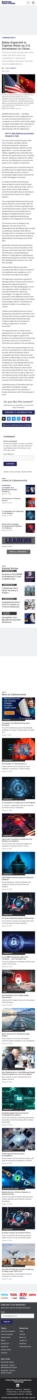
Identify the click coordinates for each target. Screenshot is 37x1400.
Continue (10, 464)
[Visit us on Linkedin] (17, 1385)
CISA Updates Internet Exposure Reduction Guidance (17, 878)
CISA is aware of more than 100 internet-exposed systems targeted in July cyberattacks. (18, 1040)
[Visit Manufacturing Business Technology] (23, 1298)
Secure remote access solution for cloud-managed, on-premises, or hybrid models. (16, 768)
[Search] (28, 3)
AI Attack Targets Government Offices (16, 1233)
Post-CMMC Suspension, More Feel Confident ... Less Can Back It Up (15, 958)
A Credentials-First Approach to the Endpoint (13, 512)
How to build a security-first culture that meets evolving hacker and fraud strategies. (18, 922)
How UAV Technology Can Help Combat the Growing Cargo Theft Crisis (18, 1270)
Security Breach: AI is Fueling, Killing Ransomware (15, 996)
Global (5, 1069)
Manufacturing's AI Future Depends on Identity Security (16, 1193)
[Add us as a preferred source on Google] (28, 419)
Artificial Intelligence (10, 1188)
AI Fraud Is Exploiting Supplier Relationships (18, 918)
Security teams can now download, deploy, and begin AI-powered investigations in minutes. (18, 1159)
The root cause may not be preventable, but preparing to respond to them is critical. (16, 845)
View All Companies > (18, 552)
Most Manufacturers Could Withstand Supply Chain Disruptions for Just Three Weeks (18, 1073)
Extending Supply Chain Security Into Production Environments (15, 1114)
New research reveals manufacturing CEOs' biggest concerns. (16, 1078)
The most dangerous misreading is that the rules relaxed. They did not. (18, 963)
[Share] (9, 419)
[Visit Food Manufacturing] (14, 1295)
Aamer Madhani (11, 68)
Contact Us (18, 1389)
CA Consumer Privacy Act (15, 1394)
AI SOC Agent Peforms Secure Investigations (13, 1155)
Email (3, 1312)
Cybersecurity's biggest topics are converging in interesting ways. (18, 1001)
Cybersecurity (9, 38)
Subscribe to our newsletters (18, 412)
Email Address (9, 454)
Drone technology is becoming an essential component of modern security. (16, 1275)
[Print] (4, 419)
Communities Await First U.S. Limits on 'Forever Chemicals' (11, 604)
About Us (10, 1389)
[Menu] (33, 3)
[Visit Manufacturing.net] (14, 1298)
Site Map (29, 1394)
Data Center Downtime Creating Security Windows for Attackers (12, 526)
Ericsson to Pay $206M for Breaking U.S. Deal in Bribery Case (12, 576)
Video (5, 992)
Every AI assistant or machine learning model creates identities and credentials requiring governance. (17, 1199)
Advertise (27, 1389)
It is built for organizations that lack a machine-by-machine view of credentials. (18, 806)
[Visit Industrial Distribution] (4, 1298)
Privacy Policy (12, 1392)
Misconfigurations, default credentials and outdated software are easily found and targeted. (16, 884)
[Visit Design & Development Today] (4, 1295)
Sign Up (7, 1322)
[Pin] (23, 419)
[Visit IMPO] (32, 1295)
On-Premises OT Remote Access (11, 499)
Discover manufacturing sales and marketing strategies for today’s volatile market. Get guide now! (18, 730)
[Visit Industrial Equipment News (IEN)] (23, 1295)
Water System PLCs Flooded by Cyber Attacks (16, 1035)
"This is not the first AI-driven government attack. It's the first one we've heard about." (16, 1237)
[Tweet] (18, 419)
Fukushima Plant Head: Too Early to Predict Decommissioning (10, 590)
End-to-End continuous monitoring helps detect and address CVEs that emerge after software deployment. (18, 1120)
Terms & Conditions (25, 1392)
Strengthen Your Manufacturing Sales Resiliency (9, 489)
